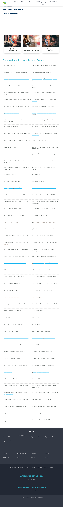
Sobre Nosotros (12, 467)
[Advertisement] (31, 25)
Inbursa (5, 453)
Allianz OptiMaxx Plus (22, 453)
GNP (18, 457)
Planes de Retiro (7, 437)
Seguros (16, 1)
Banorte (47, 453)
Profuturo (33, 453)
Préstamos (29, 1)
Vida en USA (26, 491)
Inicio (4, 6)
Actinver (33, 457)
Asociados (20, 467)
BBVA (46, 457)
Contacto (27, 467)
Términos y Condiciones (36, 467)
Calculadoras (51, 1)
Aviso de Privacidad (48, 467)
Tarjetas (23, 1)
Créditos (37, 1)
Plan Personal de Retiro (43, 3)
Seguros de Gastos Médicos (21, 436)
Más (57, 1)
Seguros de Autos (7, 441)
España (33, 479)
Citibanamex (6, 457)
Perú (28, 479)
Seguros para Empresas (51, 437)
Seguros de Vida (35, 437)
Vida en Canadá (35, 491)
